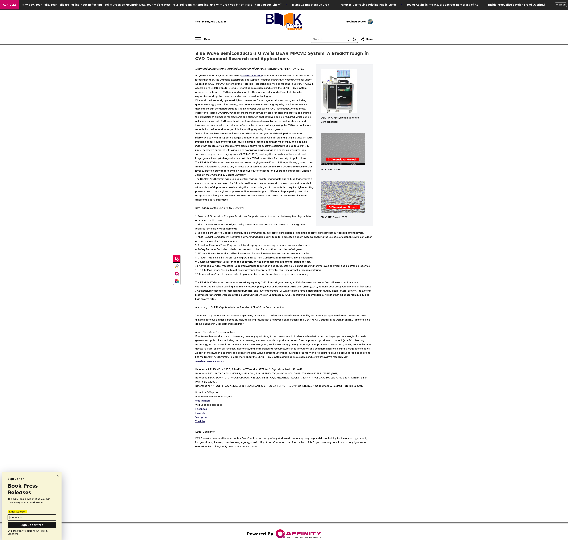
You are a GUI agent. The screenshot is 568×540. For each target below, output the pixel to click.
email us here (202, 400)
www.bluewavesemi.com (209, 361)
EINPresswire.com (251, 75)
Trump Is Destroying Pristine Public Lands (367, 4)
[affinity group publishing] (176, 273)
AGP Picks (9, 4)
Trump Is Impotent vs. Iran (310, 4)
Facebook (201, 408)
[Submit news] (176, 259)
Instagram (201, 417)
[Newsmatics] (176, 281)
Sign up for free (32, 525)
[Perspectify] (176, 266)
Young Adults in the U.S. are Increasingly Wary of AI (442, 4)
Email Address (17, 511)
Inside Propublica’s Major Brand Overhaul (516, 4)
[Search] (347, 39)
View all (560, 4)
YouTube (200, 421)
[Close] (57, 475)
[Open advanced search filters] (354, 39)
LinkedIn (200, 413)
